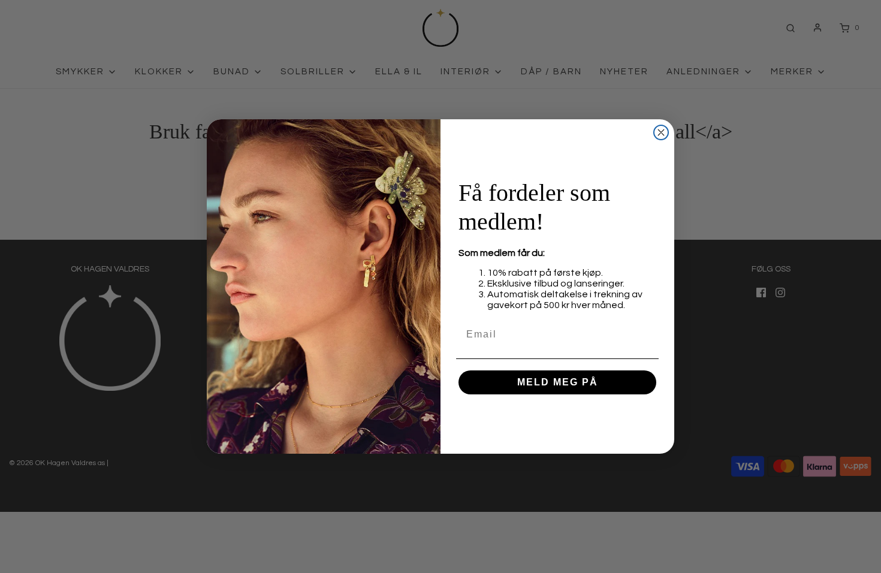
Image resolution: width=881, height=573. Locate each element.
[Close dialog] (661, 132)
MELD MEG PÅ (557, 382)
